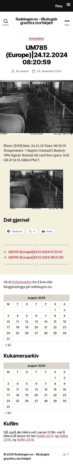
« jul (8, 345)
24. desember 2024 (49, 71)
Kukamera (36, 38)
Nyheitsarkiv (22, 282)
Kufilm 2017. (45, 436)
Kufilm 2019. (25, 439)
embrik (24, 71)
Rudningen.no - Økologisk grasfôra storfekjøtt (36, 21)
